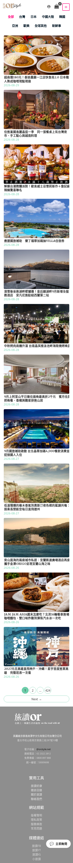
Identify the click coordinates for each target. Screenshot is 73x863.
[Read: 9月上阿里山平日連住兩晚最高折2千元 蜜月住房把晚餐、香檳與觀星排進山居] (36, 374)
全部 (11, 16)
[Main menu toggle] (66, 7)
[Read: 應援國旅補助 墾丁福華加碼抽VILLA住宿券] (36, 218)
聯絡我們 (36, 799)
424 (47, 690)
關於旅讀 (36, 794)
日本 (33, 16)
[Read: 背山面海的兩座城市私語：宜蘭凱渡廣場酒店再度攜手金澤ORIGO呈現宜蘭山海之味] (36, 537)
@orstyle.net (43, 749)
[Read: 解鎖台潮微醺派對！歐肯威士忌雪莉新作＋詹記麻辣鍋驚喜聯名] (36, 164)
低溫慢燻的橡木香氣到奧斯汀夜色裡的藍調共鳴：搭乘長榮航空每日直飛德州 (37, 507)
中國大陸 (48, 16)
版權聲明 (36, 815)
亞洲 (15, 25)
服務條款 (36, 824)
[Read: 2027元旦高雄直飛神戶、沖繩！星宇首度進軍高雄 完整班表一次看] (36, 646)
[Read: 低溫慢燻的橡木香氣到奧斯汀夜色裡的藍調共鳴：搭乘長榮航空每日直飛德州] (36, 483)
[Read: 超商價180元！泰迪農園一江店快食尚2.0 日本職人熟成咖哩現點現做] (36, 55)
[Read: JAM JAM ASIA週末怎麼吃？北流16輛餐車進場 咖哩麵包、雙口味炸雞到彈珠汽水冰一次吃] (36, 592)
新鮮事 (56, 25)
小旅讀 (36, 859)
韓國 (62, 16)
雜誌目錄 (36, 790)
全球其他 (41, 25)
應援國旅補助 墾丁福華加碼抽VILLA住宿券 (34, 241)
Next (36, 699)
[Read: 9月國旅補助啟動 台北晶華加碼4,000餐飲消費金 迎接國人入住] (36, 428)
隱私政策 (36, 819)
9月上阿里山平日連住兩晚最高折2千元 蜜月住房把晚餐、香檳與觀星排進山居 (37, 398)
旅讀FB (36, 846)
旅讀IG (36, 854)
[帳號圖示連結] (49, 6)
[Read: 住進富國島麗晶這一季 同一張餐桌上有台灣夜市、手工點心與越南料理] (36, 109)
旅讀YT (36, 850)
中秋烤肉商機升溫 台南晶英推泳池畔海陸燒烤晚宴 (37, 346)
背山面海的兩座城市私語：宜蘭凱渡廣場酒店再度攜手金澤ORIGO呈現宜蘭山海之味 (37, 562)
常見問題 (36, 828)
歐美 (26, 25)
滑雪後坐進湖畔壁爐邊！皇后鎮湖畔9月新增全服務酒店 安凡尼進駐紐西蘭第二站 (36, 293)
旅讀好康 (36, 786)
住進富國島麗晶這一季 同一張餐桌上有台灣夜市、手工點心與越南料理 (35, 133)
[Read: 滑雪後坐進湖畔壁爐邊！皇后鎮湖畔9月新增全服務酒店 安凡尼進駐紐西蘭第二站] (36, 269)
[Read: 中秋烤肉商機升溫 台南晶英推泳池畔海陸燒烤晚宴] (36, 323)
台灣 (22, 16)
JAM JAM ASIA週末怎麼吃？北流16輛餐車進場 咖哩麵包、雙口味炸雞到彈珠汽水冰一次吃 (38, 616)
